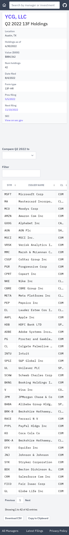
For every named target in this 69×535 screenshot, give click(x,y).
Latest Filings (34, 531)
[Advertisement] (34, 135)
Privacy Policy (58, 531)
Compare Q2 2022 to (15, 149)
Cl (61, 185)
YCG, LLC (16, 16)
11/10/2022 (11, 109)
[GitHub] (65, 5)
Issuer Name (36, 185)
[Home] (4, 5)
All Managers (10, 531)
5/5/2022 (10, 99)
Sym (9, 185)
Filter (5, 167)
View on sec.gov (14, 120)
